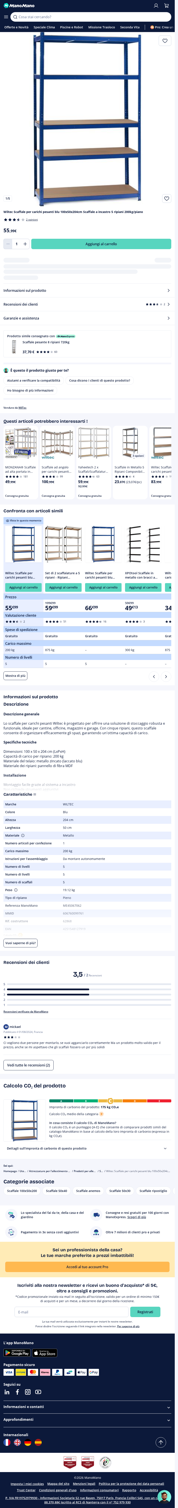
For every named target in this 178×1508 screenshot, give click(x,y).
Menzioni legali (84, 1484)
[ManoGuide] (164, 1497)
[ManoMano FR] (6, 1442)
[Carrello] (166, 5)
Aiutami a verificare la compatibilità (33, 380)
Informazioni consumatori (99, 1490)
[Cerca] (15, 17)
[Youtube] (38, 1392)
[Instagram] (27, 1392)
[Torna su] (161, 1442)
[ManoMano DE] (27, 1442)
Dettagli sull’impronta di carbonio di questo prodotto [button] (47, 1148)
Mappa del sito (58, 1484)
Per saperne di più (128, 1326)
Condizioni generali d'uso (58, 1490)
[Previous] (154, 676)
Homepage (10, 1171)
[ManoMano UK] (17, 1442)
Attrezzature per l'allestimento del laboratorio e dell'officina (66, 1171)
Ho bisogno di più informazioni (30, 390)
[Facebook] (17, 1392)
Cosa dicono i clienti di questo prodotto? (99, 380)
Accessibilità (149, 1490)
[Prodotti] (6, 17)
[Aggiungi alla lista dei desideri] (166, 198)
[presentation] (165, 1148)
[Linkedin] (6, 1392)
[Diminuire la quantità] (7, 244)
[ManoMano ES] (38, 1442)
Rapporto (129, 1490)
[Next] (166, 676)
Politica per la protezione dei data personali (131, 1484)
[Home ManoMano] (76, 5)
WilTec (22, 408)
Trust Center (26, 1490)
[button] (87, 344)
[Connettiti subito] (156, 5)
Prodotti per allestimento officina (94, 1171)
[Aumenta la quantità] (25, 244)
